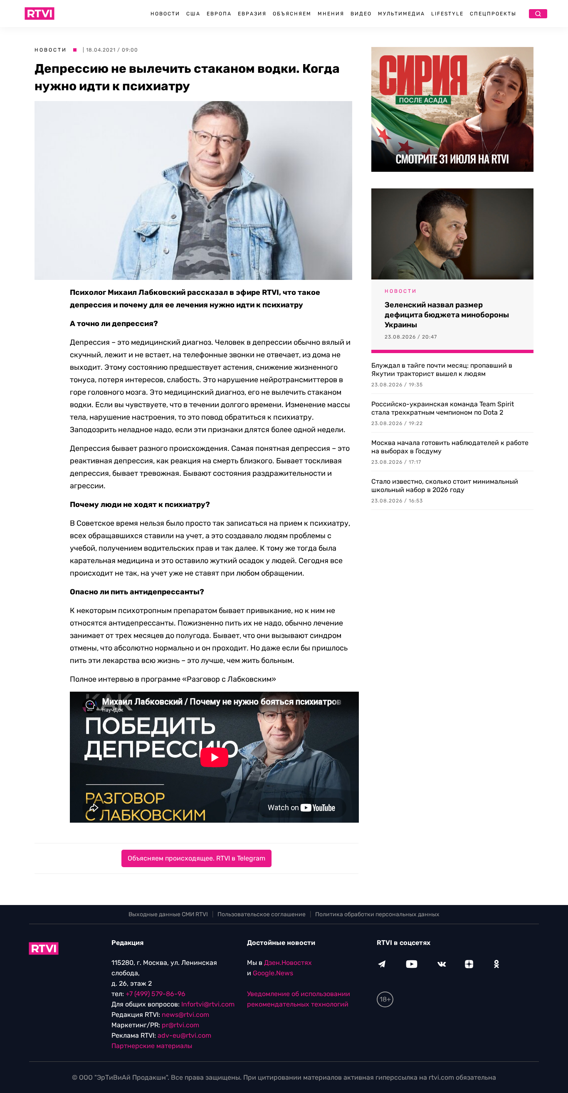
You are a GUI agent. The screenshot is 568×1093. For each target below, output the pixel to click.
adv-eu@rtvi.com (184, 1035)
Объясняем (292, 14)
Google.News (273, 973)
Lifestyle (447, 14)
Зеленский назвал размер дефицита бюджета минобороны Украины (447, 314)
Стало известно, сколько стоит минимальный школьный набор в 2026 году (444, 485)
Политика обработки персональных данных (377, 914)
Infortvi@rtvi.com (208, 1004)
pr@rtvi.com (180, 1025)
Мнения (331, 14)
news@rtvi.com (185, 1015)
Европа (219, 14)
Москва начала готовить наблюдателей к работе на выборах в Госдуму (449, 447)
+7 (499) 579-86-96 (155, 994)
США (193, 14)
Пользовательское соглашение (261, 914)
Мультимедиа (401, 14)
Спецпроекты (493, 14)
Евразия (252, 14)
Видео (361, 14)
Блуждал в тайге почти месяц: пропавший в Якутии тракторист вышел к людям (441, 369)
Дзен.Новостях (288, 963)
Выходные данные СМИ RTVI (168, 914)
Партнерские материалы (151, 1046)
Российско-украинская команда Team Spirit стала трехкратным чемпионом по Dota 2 (442, 408)
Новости (165, 14)
